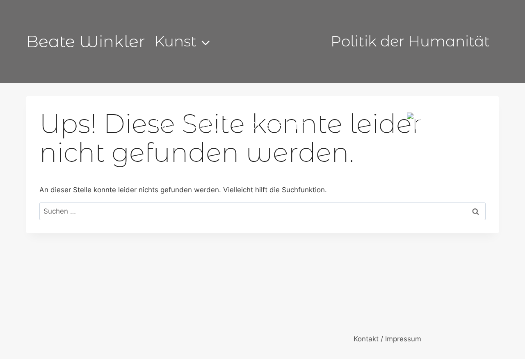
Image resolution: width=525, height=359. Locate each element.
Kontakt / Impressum (232, 124)
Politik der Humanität (410, 41)
